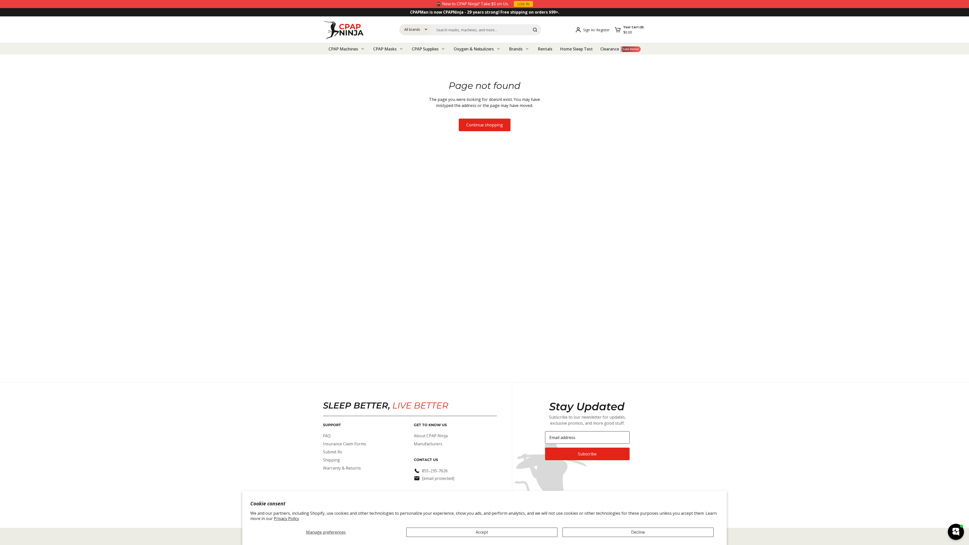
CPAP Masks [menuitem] (385, 49)
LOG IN (523, 4)
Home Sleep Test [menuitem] (576, 49)
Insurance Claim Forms (344, 444)
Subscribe (587, 454)
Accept (482, 532)
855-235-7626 (435, 471)
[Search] (535, 29)
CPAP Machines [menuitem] (343, 49)
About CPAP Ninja (431, 436)
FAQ (327, 436)
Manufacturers (428, 444)
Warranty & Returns (342, 468)
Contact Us (426, 459)
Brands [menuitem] (516, 49)
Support (332, 425)
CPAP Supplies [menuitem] (425, 49)
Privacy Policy (286, 518)
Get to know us (430, 425)
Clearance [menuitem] (609, 49)
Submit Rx (332, 452)
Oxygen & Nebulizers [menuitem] (474, 49)
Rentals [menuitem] (545, 49)
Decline (638, 532)
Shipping (331, 460)
